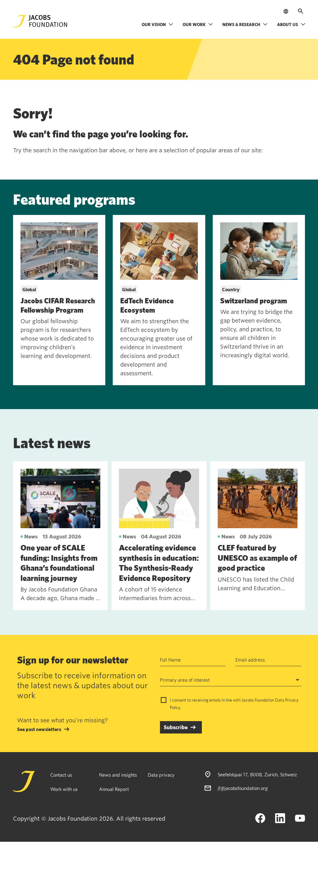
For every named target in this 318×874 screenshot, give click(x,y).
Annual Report (114, 789)
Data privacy (161, 775)
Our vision (154, 24)
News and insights (118, 775)
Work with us (64, 789)
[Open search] (300, 11)
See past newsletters (39, 729)
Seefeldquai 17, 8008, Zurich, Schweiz (257, 774)
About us (287, 24)
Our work (194, 24)
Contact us (61, 775)
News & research (241, 24)
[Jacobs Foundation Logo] (40, 21)
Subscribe (176, 727)
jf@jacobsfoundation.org (243, 788)
